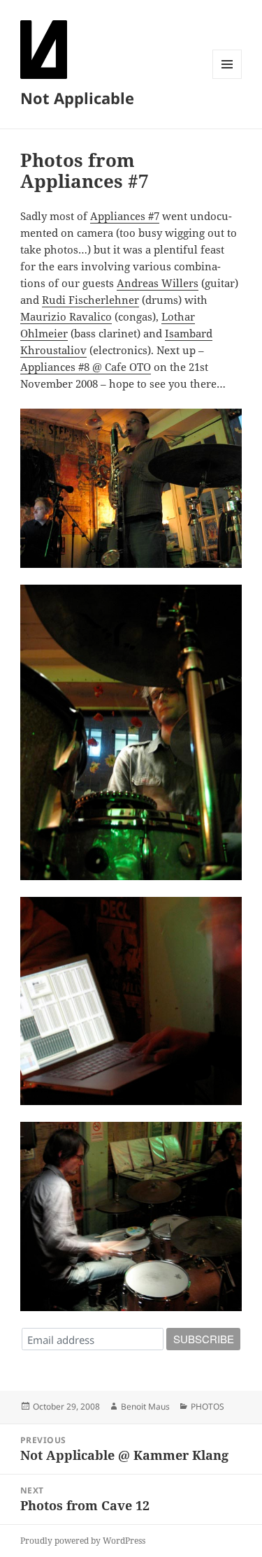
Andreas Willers (157, 283)
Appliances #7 (124, 216)
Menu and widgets (227, 78)
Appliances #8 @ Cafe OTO (85, 367)
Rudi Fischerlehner (90, 300)
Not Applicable (77, 97)
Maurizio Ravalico (66, 316)
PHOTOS (207, 1406)
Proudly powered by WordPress (82, 1541)
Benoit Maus (145, 1406)
